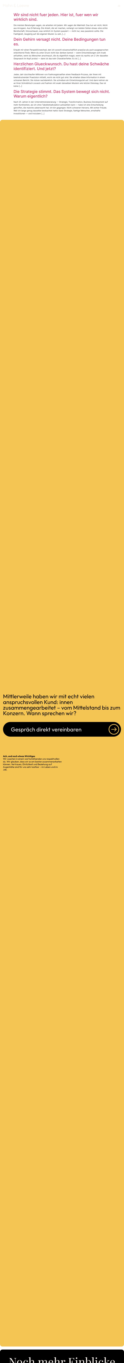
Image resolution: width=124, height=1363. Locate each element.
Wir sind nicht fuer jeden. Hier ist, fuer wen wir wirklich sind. (56, 17)
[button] (119, 6)
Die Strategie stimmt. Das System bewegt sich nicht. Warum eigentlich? (62, 93)
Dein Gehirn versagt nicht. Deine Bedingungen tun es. (59, 41)
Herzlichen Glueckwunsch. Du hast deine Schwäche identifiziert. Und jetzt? (61, 66)
